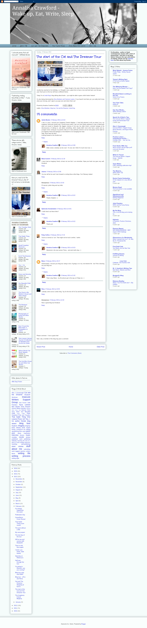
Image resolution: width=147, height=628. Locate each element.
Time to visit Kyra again (19, 546)
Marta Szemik (46, 158)
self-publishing (25, 444)
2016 (16, 468)
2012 (16, 605)
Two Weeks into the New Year (121, 248)
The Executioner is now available (122, 189)
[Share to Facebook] (69, 106)
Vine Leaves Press (21, 418)
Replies (46, 141)
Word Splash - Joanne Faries (122, 70)
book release (16, 427)
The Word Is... (117, 171)
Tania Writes (117, 164)
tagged (17, 451)
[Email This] (64, 106)
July (17, 492)
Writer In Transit (118, 155)
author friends (20, 421)
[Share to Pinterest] (71, 106)
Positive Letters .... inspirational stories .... (120, 137)
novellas (14, 437)
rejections (27, 442)
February (19, 506)
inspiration (27, 433)
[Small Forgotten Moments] (15, 248)
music (28, 435)
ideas (19, 433)
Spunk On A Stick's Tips (121, 117)
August (18, 490)
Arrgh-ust (115, 104)
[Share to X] (67, 106)
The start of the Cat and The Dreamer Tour (20, 590)
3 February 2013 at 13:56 (54, 171)
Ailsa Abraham (45, 108)
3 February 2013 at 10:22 (58, 120)
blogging (21, 426)
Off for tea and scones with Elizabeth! (19, 541)
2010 (16, 611)
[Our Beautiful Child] (15, 286)
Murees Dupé (117, 187)
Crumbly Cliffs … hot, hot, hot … (122, 140)
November (19, 481)
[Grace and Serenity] (15, 277)
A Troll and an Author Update (121, 81)
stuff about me (21, 447)
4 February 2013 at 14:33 (57, 300)
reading (22, 442)
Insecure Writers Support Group (21, 400)
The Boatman (23, 304)
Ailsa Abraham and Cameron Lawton (64, 99)
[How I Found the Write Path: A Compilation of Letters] (15, 329)
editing (28, 429)
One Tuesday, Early (25, 227)
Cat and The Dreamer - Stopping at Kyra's (19, 584)
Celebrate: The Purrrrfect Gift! (121, 262)
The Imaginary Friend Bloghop (19, 596)
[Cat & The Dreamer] (15, 259)
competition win (21, 429)
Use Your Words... (119, 110)
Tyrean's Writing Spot (120, 79)
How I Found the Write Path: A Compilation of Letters (23, 328)
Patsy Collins (46, 235)
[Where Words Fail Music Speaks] (15, 354)
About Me (23, 45)
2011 (15, 608)
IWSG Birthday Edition (119, 111)
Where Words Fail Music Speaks (24, 351)
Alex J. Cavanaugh (119, 126)
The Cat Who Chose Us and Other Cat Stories (25, 363)
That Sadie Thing (58, 45)
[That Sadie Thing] (15, 239)
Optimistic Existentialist (49, 209)
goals (24, 431)
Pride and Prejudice (24, 415)
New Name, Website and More (121, 270)
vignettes (23, 451)
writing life (24, 453)
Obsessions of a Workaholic (122, 237)
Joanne (44, 171)
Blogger (83, 624)
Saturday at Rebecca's (19, 556)
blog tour (52, 108)
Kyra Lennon (24, 405)
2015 (16, 471)
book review (26, 427)
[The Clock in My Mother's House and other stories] (15, 295)
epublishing (15, 431)
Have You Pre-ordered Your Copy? (123, 88)
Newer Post (41, 347)
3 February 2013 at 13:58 (68, 145)
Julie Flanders (117, 203)
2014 (16, 474)
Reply (43, 138)
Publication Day (20, 514)
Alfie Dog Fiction (17, 381)
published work (17, 439)
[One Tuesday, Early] (15, 230)
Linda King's (47, 95)
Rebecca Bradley (118, 281)
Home (14, 45)
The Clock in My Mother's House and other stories (25, 294)
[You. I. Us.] (15, 268)
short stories (17, 446)
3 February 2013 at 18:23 (68, 247)
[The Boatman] (15, 308)
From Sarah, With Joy (120, 146)
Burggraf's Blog (118, 275)
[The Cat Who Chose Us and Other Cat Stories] (15, 364)
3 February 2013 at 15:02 (57, 182)
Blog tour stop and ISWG (19, 573)
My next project (20, 532)
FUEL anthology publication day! (122, 165)
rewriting (14, 444)
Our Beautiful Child (77, 45)
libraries (22, 435)
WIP (24, 419)
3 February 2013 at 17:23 (57, 235)
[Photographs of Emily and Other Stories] (15, 317)
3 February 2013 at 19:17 (53, 261)
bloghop (27, 426)
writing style (15, 458)
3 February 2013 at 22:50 (52, 289)
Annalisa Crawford (52, 145)
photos (28, 437)
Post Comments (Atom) (74, 353)
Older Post (100, 347)
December (19, 479)
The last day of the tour (20, 535)
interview (15, 435)
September (19, 487)
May (17, 498)
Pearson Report (118, 228)
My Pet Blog (117, 210)
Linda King (72, 108)
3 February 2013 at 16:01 (64, 209)
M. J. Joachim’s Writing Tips (122, 268)
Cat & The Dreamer (24, 256)
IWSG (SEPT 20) (118, 172)
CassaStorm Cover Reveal (20, 518)
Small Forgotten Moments (24, 246)
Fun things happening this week (19, 510)
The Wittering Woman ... (121, 86)
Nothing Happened (118, 197)
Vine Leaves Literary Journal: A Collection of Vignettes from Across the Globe (25, 341)
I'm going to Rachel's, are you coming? (20, 568)
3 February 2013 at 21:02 (68, 275)
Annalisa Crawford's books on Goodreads (20, 224)
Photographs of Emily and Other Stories (24, 315)
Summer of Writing (118, 255)
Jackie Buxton (46, 120)
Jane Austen (22, 402)
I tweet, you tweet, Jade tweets (19, 551)
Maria (43, 261)
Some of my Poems (118, 97)
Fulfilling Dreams (118, 254)
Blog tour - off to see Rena (20, 577)
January (18, 602)
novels (21, 437)
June (17, 495)
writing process (21, 456)
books (14, 429)
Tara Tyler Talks (118, 103)
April (17, 501)
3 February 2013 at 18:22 (68, 195)
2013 (16, 476)
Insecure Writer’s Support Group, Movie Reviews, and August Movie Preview (123, 129)
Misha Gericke (21, 408)
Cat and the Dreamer (39, 45)
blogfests (14, 426)
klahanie (116, 219)
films (20, 431)
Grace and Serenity (25, 274)
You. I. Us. (92, 45)
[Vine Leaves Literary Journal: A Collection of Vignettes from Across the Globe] (15, 340)
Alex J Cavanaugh (18, 392)
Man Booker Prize (18, 406)
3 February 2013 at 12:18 (57, 158)
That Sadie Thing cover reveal (19, 523)
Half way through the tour (19, 562)
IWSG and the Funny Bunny (121, 205)
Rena (43, 289)
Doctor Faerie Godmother (121, 178)
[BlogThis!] (66, 106)
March (18, 503)
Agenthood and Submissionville (118, 195)
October (18, 484)
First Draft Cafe (118, 246)
